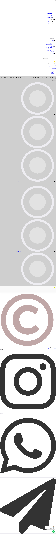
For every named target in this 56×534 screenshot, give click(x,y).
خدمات (53, 40)
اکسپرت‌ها (52, 46)
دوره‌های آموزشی (51, 52)
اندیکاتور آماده (52, 71)
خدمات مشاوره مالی (49, 43)
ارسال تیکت (54, 288)
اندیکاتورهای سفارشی (49, 49)
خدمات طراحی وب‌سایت (49, 15)
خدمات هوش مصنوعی (49, 13)
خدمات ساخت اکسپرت (49, 41)
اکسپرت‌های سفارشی (49, 21)
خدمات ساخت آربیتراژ (49, 42)
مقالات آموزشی (52, 53)
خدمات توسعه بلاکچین (49, 17)
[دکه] (55, 0)
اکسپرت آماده (52, 73)
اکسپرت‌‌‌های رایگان (50, 23)
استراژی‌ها (52, 51)
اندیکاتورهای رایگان (49, 50)
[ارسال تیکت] (54, 287)
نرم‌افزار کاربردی (52, 72)
